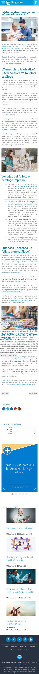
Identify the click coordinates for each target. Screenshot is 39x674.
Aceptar (4, 355)
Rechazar (12, 355)
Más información (19, 358)
